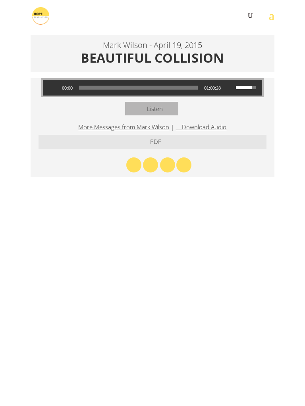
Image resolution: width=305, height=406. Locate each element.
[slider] (138, 88)
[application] (153, 88)
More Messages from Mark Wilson (123, 127)
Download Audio (204, 127)
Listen (155, 109)
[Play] (53, 88)
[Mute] (230, 88)
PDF (155, 142)
